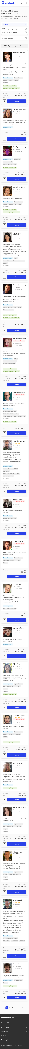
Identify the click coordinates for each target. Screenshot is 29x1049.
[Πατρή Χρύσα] (4, 620)
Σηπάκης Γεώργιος (18, 628)
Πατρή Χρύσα (17, 584)
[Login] (21, 3)
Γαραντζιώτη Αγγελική (17, 233)
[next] (22, 1007)
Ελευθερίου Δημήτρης (19, 147)
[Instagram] (7, 1022)
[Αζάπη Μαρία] (4, 707)
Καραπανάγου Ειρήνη (19, 338)
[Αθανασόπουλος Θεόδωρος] (4, 892)
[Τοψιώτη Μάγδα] (4, 533)
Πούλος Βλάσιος (18, 541)
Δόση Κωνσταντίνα (18, 763)
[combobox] (14, 24)
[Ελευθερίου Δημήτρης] (4, 179)
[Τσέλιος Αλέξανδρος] (4, 101)
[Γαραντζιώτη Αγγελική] (4, 277)
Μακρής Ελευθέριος (19, 392)
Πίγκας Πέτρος (17, 964)
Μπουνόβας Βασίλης (19, 285)
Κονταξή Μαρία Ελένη (19, 109)
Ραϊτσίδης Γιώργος (19, 441)
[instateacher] (9, 1)
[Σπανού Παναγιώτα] (4, 225)
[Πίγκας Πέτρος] (4, 997)
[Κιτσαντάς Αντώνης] (4, 755)
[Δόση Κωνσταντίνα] (4, 799)
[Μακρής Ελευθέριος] (4, 433)
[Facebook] (1, 1022)
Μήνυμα (17, 101)
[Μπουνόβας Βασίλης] (4, 330)
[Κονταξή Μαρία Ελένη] (4, 139)
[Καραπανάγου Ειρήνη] (4, 384)
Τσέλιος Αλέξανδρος (19, 53)
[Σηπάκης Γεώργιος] (4, 656)
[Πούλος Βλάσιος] (4, 576)
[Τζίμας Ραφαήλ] (4, 956)
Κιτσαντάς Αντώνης (19, 715)
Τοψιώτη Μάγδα (18, 499)
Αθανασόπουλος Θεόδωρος (18, 852)
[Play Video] (4, 907)
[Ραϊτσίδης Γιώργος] (4, 491)
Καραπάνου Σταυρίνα (19, 807)
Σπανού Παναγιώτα (19, 187)
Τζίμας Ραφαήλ (17, 900)
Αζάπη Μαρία (17, 664)
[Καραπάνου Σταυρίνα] (4, 844)
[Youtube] (4, 1022)
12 (19, 1007)
